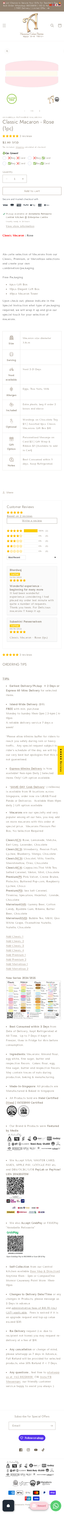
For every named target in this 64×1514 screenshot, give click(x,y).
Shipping (20, 147)
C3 (19, 858)
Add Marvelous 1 (17, 964)
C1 (18, 840)
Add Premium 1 (16, 955)
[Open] (8, 1505)
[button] (4, 25)
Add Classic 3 (15, 945)
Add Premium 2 (16, 959)
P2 (20, 890)
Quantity (8, 172)
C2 (19, 849)
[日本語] (56, 4)
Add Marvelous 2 (17, 968)
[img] (32, 580)
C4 (19, 867)
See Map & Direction (45, 1271)
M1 (23, 904)
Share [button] (9, 492)
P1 (20, 876)
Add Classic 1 (14, 936)
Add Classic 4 (15, 950)
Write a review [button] (32, 520)
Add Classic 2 (15, 941)
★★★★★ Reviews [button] (60, 760)
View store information (20, 226)
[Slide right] (39, 111)
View (10, 1102)
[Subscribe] (51, 1426)
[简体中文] (50, 4)
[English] (53, 4)
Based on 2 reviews (19, 516)
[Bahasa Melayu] (59, 4)
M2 (24, 918)
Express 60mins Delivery (26, 768)
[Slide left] (24, 111)
